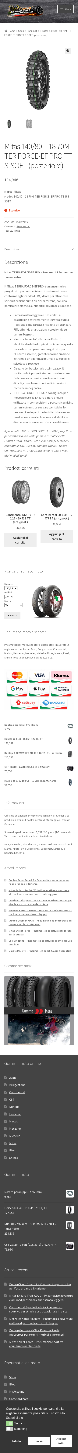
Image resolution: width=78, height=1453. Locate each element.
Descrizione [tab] (12, 249)
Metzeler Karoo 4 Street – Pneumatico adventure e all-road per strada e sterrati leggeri (40, 912)
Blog (12, 1384)
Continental (17, 1092)
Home (12, 31)
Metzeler (15, 1128)
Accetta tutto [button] (61, 1441)
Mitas (16, 230)
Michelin (14, 1136)
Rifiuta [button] (16, 1440)
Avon (12, 1078)
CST (11, 1099)
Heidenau (15, 1114)
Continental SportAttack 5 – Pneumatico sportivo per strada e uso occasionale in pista (40, 902)
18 (10, 230)
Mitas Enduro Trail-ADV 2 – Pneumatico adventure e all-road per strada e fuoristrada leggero (39, 892)
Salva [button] (39, 1440)
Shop (21, 31)
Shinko (13, 1158)
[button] (68, 51)
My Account (16, 1391)
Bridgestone (17, 1085)
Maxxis (13, 1121)
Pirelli (13, 1150)
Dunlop (14, 1107)
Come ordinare (18, 1399)
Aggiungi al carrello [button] (20, 540)
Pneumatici (33, 31)
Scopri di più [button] (14, 1417)
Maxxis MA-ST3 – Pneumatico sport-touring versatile (40, 951)
